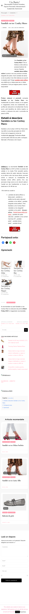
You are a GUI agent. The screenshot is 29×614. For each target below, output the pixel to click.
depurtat (11, 135)
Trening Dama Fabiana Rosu (16, 346)
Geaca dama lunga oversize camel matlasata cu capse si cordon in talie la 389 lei (16, 353)
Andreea (5, 27)
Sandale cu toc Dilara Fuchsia (12, 445)
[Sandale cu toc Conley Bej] (19, 264)
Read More (23, 612)
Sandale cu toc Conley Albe (5, 270)
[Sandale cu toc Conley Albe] (6, 264)
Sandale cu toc (11, 302)
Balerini (5, 512)
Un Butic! (14, 2)
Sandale (12, 20)
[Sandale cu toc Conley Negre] (6, 282)
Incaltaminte (5, 20)
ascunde (11, 398)
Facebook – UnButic (8, 381)
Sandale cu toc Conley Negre (5, 288)
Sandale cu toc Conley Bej (18, 270)
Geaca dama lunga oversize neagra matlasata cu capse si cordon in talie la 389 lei (16, 361)
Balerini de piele (8, 516)
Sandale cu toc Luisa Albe (11, 481)
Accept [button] (17, 612)
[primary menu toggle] (2, 5)
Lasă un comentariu (19, 27)
